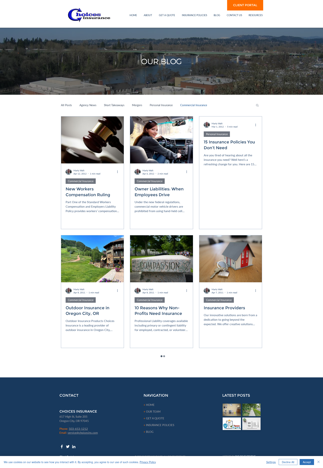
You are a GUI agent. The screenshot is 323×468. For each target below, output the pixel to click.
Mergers (137, 105)
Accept (307, 462)
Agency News (87, 105)
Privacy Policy (148, 462)
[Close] (318, 462)
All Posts (66, 105)
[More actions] (118, 172)
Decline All (288, 462)
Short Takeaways (114, 105)
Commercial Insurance (193, 105)
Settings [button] (271, 462)
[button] (148, 15)
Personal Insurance (161, 105)
